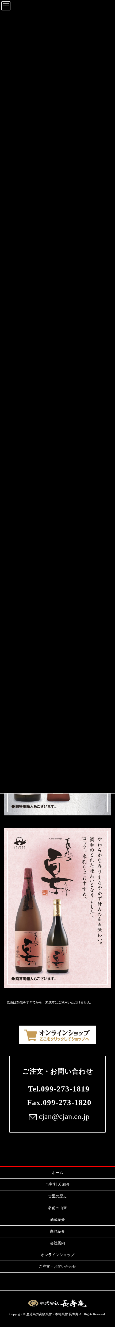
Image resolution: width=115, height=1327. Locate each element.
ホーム (57, 1173)
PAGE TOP (106, 1282)
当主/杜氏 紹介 (57, 1184)
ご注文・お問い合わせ (57, 1071)
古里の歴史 (57, 1196)
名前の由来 (57, 1208)
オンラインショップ (57, 1255)
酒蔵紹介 (57, 1220)
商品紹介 (57, 1231)
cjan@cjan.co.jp (63, 1116)
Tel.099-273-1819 (59, 1089)
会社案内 (57, 1243)
